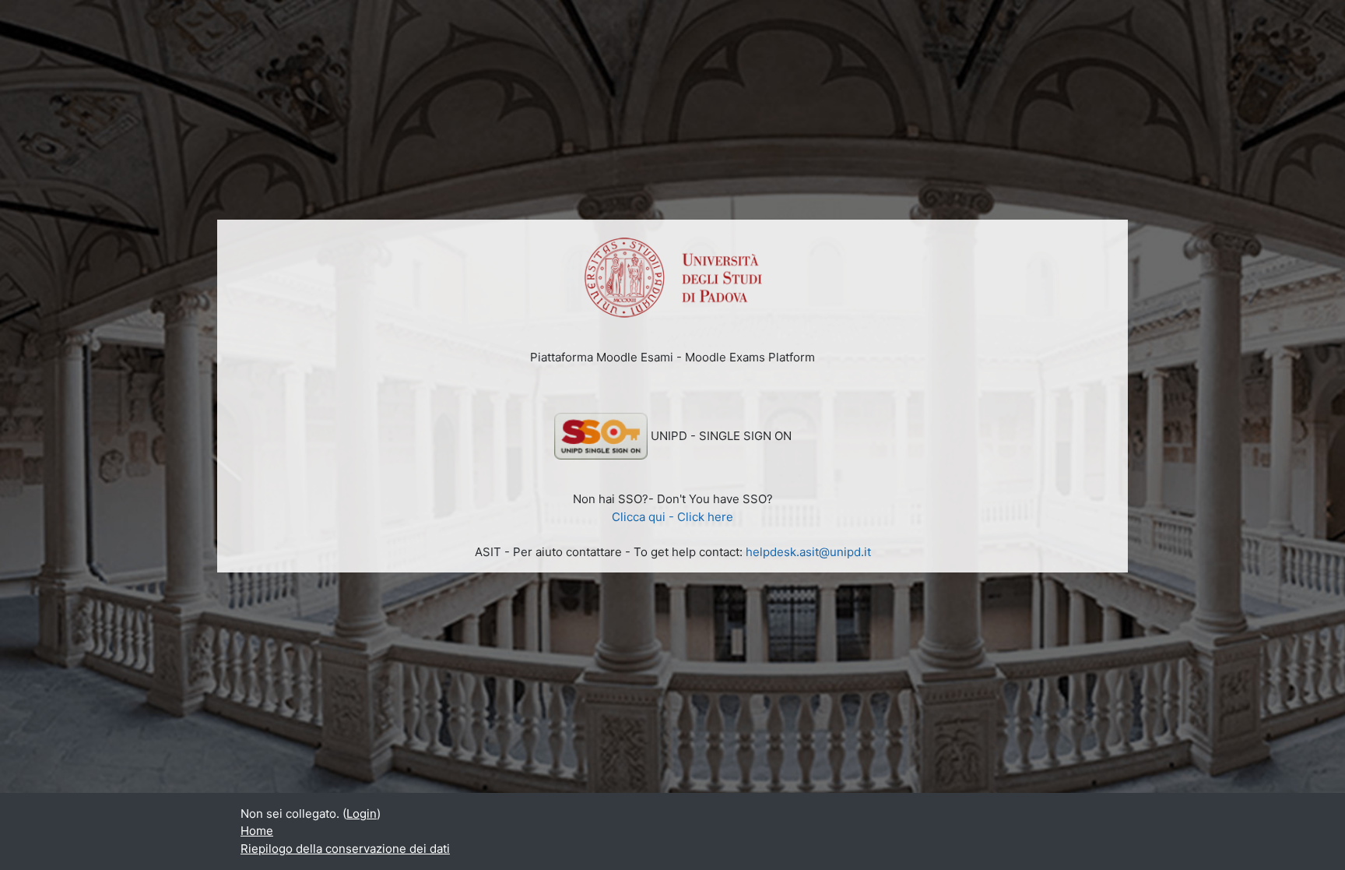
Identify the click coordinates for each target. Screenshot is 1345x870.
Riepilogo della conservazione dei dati (345, 848)
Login (361, 813)
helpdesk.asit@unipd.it (808, 551)
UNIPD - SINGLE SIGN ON (721, 435)
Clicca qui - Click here (672, 516)
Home (257, 830)
